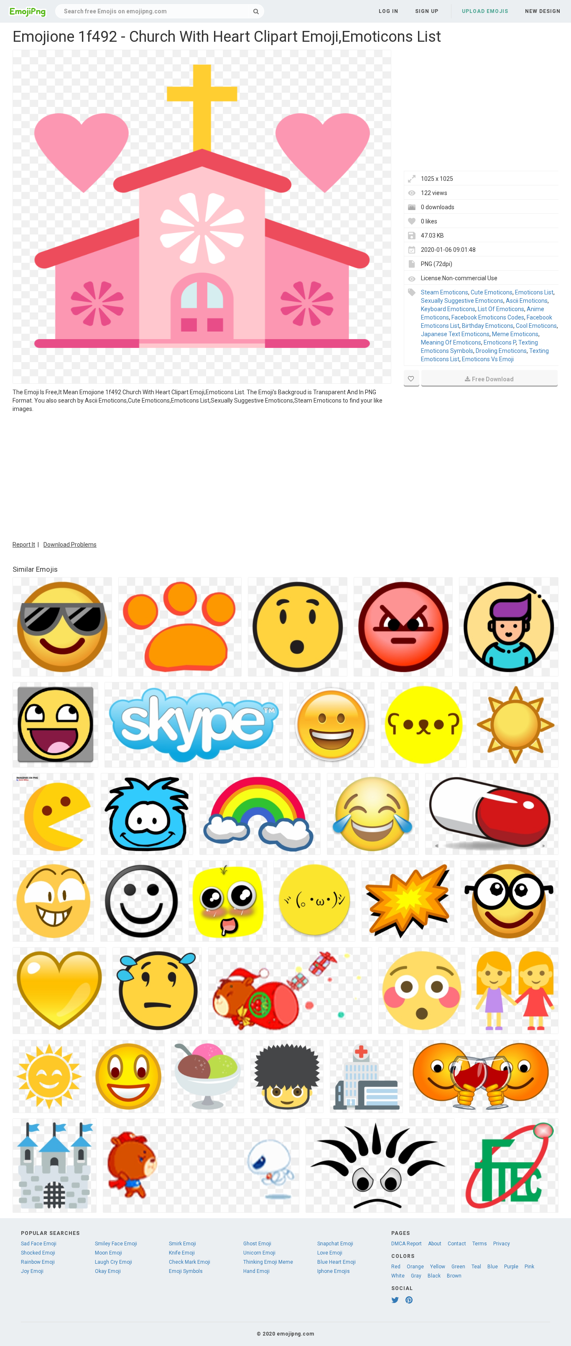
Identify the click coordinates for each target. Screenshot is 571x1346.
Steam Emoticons (444, 292)
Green (458, 1267)
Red (395, 1267)
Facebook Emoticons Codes (487, 317)
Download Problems (70, 544)
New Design (543, 11)
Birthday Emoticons (487, 325)
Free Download (493, 379)
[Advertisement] (202, 475)
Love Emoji (329, 1253)
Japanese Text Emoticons (455, 334)
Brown (454, 1276)
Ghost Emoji (257, 1244)
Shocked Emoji (38, 1253)
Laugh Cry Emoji (113, 1262)
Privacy (501, 1244)
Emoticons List (534, 292)
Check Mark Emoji (189, 1262)
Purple (511, 1267)
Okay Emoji (108, 1271)
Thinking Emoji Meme (268, 1262)
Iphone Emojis (333, 1271)
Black (434, 1276)
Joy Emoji (32, 1271)
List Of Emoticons (501, 309)
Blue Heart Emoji (336, 1262)
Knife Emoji (182, 1253)
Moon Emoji (108, 1253)
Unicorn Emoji (259, 1253)
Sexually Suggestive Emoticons (462, 300)
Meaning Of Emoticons (451, 342)
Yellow (437, 1267)
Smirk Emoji (182, 1244)
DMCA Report (406, 1244)
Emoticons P (500, 342)
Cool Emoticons (536, 325)
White (398, 1276)
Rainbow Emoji (38, 1262)
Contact (457, 1244)
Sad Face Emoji (38, 1244)
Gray (416, 1276)
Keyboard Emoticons (448, 309)
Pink (529, 1267)
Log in (388, 11)
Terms (479, 1244)
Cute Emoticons (491, 292)
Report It (24, 544)
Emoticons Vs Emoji (488, 359)
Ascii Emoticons (527, 300)
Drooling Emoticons (501, 350)
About (434, 1244)
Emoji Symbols (186, 1271)
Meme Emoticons (515, 334)
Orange (415, 1267)
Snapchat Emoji (335, 1244)
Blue (492, 1267)
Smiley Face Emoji (116, 1244)
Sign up (426, 11)
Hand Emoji (256, 1271)
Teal (476, 1267)
